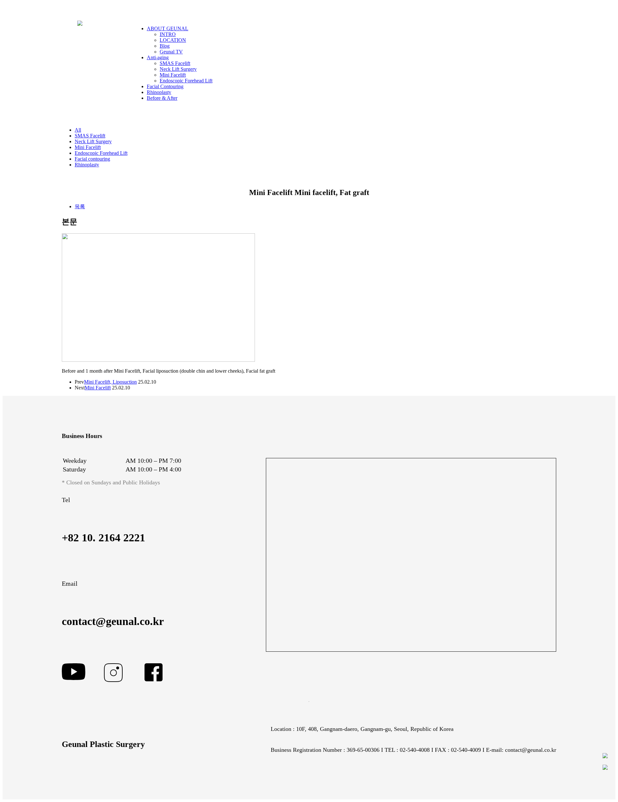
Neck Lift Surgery (178, 69)
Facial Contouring (165, 86)
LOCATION (173, 40)
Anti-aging (158, 57)
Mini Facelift (173, 75)
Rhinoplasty (159, 92)
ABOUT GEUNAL (167, 28)
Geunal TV (171, 51)
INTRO (168, 34)
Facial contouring (92, 159)
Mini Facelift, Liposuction (110, 382)
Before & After (162, 98)
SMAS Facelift (175, 63)
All (78, 130)
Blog (165, 46)
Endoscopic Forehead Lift (186, 80)
